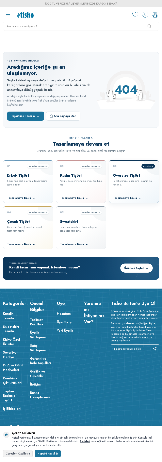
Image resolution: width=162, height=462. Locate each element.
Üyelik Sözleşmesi (38, 334)
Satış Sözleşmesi (38, 347)
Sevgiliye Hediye (10, 354)
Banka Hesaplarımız (40, 395)
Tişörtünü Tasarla (25, 116)
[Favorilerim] (135, 15)
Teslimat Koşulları (36, 322)
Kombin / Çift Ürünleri (12, 380)
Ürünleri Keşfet (136, 268)
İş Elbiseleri (12, 408)
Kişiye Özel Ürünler (11, 341)
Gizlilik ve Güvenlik (37, 373)
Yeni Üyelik (65, 330)
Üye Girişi (64, 322)
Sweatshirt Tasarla (11, 328)
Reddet (85, 441)
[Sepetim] (155, 15)
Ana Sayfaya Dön (65, 116)
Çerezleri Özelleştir (18, 453)
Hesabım (64, 313)
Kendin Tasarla (8, 315)
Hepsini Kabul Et (48, 453)
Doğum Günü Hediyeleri (13, 367)
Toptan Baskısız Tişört (9, 395)
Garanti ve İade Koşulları (40, 360)
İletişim (35, 384)
